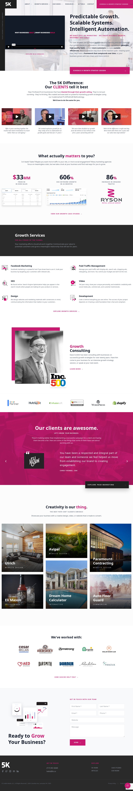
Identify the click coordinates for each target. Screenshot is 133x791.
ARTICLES (94, 771)
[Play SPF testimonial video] (83, 116)
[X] (6, 771)
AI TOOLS (81, 4)
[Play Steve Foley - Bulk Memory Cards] (50, 116)
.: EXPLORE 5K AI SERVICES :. (35, 54)
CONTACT (90, 4)
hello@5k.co (51, 771)
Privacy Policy (112, 783)
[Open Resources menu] (75, 4)
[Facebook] (3, 771)
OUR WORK (57, 4)
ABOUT (27, 4)
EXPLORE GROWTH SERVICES (66, 311)
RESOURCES (69, 4)
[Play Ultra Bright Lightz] (116, 116)
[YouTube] (14, 771)
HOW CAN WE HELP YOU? (66, 677)
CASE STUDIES (116, 768)
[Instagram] (10, 771)
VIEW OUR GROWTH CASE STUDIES (66, 214)
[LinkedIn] (18, 771)
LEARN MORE (76, 369)
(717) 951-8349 (52, 768)
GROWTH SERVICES (41, 4)
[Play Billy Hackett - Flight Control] (17, 116)
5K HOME (94, 768)
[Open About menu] (31, 4)
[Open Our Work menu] (62, 4)
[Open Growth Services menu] (49, 4)
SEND (77, 742)
